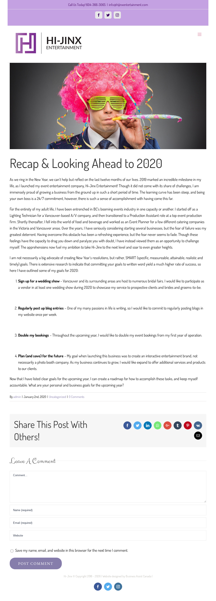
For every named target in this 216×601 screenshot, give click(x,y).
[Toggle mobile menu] (200, 34)
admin (17, 397)
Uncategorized (57, 397)
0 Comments (76, 397)
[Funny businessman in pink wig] (108, 106)
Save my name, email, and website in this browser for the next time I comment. (71, 550)
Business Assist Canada (138, 576)
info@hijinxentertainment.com (128, 5)
